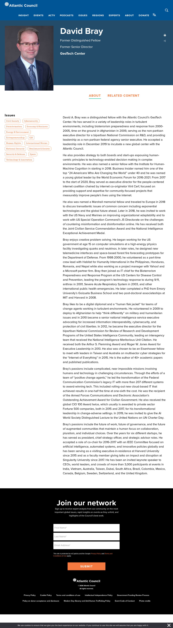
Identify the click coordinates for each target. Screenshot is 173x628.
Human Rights (13, 143)
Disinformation (14, 126)
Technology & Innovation (19, 159)
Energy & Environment (17, 132)
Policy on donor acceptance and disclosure (41, 601)
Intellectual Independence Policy (98, 595)
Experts (114, 15)
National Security (15, 148)
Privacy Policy (96, 554)
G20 (31, 137)
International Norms (36, 143)
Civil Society (12, 121)
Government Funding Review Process (133, 595)
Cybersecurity (31, 121)
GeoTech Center (72, 53)
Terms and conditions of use (68, 595)
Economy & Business (37, 126)
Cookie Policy (46, 595)
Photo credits (144, 601)
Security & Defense (15, 154)
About (129, 15)
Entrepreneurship (15, 137)
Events (39, 15)
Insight (23, 15)
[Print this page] (165, 35)
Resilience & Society (39, 148)
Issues (82, 15)
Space (33, 154)
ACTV (51, 15)
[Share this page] (165, 41)
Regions (98, 15)
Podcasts (67, 15)
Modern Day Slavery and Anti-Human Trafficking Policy (87, 601)
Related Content (123, 95)
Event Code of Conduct (125, 601)
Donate (144, 15)
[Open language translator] (154, 14)
